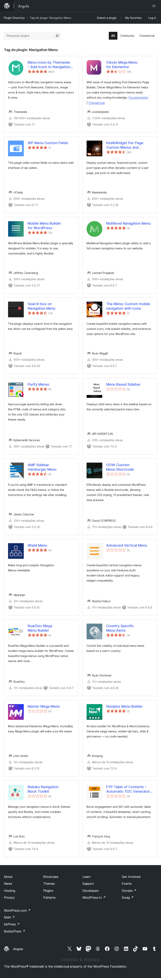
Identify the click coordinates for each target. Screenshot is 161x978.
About (8, 877)
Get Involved (131, 877)
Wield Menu (37, 545)
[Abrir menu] (154, 6)
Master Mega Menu (44, 706)
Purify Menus (38, 384)
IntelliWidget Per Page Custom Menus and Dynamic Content (124, 145)
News (8, 884)
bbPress (12, 924)
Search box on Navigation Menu (41, 306)
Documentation (138, 97)
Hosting (9, 891)
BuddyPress (14, 931)
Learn (86, 877)
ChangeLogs (96, 102)
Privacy (9, 897)
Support (88, 884)
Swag (128, 897)
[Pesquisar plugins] (57, 36)
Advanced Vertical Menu (126, 545)
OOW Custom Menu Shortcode (120, 467)
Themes (49, 884)
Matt (9, 917)
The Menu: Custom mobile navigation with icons (128, 306)
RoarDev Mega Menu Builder (40, 628)
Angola (18, 949)
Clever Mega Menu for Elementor (121, 64)
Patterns (49, 897)
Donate (129, 891)
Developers (90, 891)
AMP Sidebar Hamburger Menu (42, 467)
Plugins (48, 891)
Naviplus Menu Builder (124, 706)
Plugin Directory (14, 17)
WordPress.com (17, 910)
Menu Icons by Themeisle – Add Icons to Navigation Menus (49, 64)
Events (127, 884)
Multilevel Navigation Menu (128, 223)
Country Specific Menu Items (120, 628)
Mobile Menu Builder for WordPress (44, 225)
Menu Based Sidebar (123, 384)
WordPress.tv (94, 897)
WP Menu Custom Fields (48, 143)
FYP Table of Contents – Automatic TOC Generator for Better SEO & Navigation (129, 789)
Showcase (50, 877)
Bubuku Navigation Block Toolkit (43, 789)
